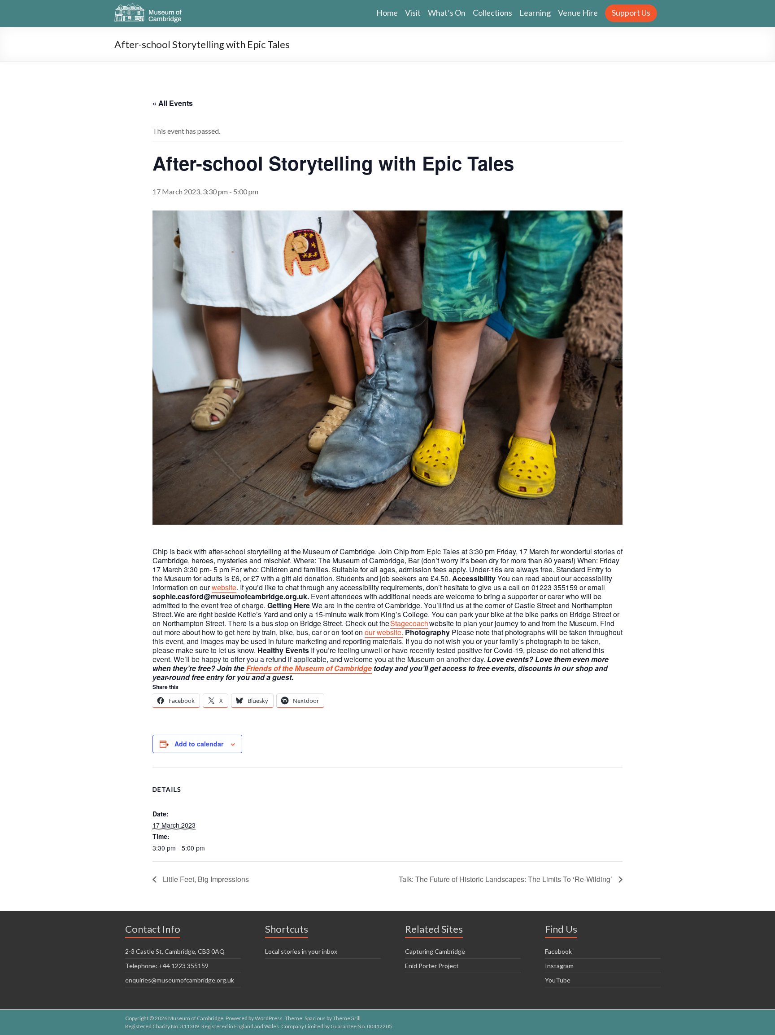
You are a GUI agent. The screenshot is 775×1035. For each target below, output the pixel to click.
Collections (492, 13)
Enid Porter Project (432, 965)
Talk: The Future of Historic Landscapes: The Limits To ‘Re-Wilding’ (506, 879)
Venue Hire (578, 13)
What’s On (447, 13)
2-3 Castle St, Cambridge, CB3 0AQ (175, 951)
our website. (384, 632)
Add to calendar (198, 743)
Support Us (631, 13)
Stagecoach (409, 623)
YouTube (557, 980)
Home (387, 13)
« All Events (172, 103)
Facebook (558, 951)
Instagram (559, 965)
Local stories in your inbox (301, 951)
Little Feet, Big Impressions (205, 879)
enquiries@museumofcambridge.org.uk (179, 980)
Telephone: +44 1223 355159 (167, 965)
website (224, 587)
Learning (535, 13)
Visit (413, 13)
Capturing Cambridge (435, 951)
